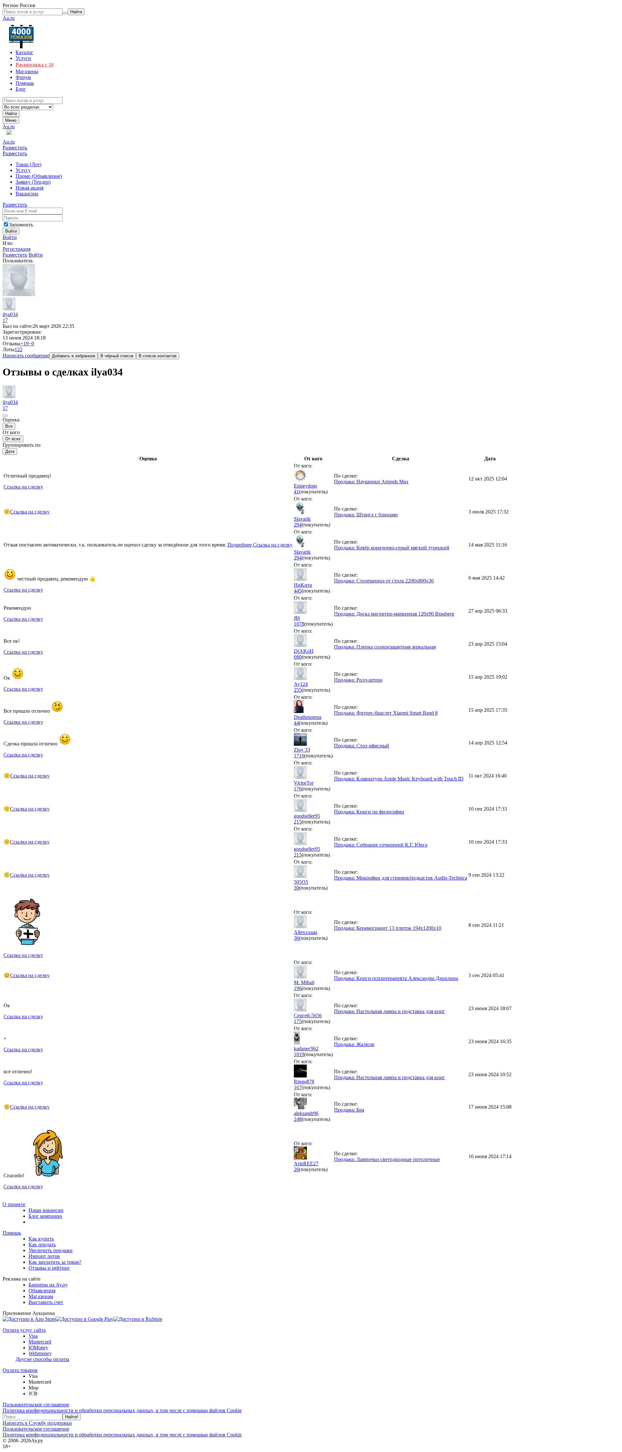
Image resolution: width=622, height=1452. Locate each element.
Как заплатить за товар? (55, 1262)
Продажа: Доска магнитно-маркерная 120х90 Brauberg (394, 614)
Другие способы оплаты (42, 1359)
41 (296, 491)
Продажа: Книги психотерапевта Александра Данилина (396, 978)
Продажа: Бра (349, 1109)
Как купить (41, 1238)
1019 (299, 1054)
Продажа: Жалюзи (354, 1044)
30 (296, 888)
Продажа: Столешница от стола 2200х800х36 (384, 580)
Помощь (12, 1233)
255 (298, 690)
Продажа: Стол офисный (361, 745)
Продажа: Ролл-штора (358, 680)
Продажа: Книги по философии (369, 811)
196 (298, 988)
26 (296, 1169)
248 (298, 1119)
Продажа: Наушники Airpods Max (371, 481)
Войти (10, 237)
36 (296, 938)
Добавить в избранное (73, 355)
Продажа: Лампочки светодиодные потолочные (387, 1159)
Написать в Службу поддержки (37, 1423)
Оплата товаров (20, 1370)
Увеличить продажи (51, 1250)
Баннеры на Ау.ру (48, 1284)
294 (298, 524)
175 (298, 1021)
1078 (299, 624)
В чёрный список (116, 355)
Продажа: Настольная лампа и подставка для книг (389, 1011)
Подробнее (239, 544)
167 (298, 1087)
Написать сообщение (26, 355)
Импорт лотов (44, 1256)
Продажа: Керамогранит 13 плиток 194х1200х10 (387, 928)
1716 (299, 755)
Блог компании (45, 1216)
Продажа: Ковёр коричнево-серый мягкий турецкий (391, 547)
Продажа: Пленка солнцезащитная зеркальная (385, 647)
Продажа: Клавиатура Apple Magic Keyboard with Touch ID (399, 778)
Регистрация (16, 249)
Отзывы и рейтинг (49, 1268)
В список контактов (158, 355)
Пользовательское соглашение (36, 1404)
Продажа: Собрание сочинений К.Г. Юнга (380, 844)
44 (296, 723)
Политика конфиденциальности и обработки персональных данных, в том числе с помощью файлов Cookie (122, 1410)
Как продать (42, 1244)
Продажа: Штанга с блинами (366, 514)
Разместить (15, 147)
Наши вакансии (46, 1210)
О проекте (14, 1204)
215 (298, 821)
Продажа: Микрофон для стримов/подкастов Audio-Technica (400, 878)
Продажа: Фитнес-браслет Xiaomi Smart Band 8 (386, 713)
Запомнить (21, 224)
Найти (11, 113)
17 (5, 320)
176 (298, 788)
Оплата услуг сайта (24, 1330)
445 (298, 590)
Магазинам (41, 1296)
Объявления (42, 1290)
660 (298, 657)
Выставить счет (46, 1302)
